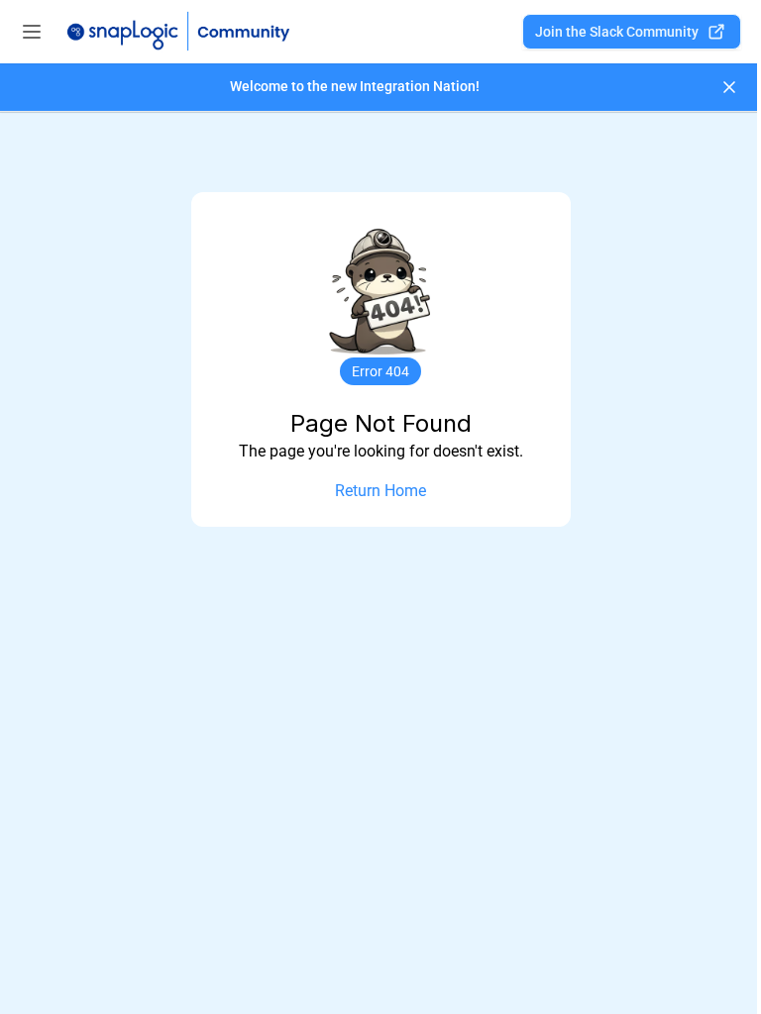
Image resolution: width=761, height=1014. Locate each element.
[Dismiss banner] (729, 87)
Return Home (380, 490)
